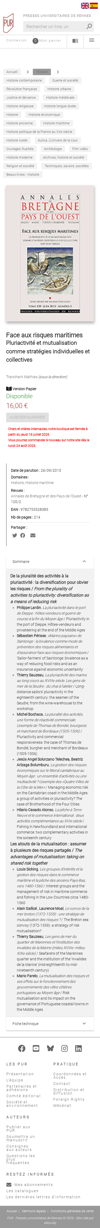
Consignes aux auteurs (19, 1148)
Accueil (12, 1211)
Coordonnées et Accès (70, 1076)
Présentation (20, 1074)
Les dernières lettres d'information (43, 1197)
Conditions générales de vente (72, 1211)
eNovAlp (50, 1223)
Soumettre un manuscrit (20, 1138)
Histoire (17, 483)
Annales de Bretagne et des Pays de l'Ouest (46, 496)
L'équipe (14, 1080)
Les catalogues (22, 1191)
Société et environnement (22, 1104)
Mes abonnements (33, 1185)
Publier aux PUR (18, 1129)
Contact (61, 1083)
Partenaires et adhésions (21, 1088)
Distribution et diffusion (69, 1091)
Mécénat (62, 1105)
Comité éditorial (23, 1096)
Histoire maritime (39, 483)
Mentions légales (34, 1211)
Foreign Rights (69, 1099)
